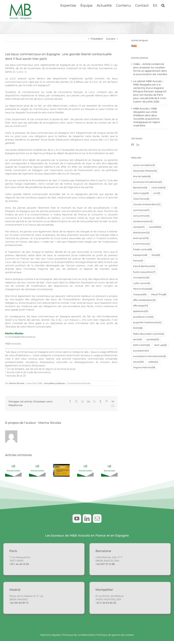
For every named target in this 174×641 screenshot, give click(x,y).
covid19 (155, 227)
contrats (139, 227)
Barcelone (140, 187)
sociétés (152, 339)
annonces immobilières (147, 182)
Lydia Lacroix (141, 283)
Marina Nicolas (14, 333)
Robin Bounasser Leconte (148, 334)
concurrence (141, 216)
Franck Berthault (144, 266)
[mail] (97, 518)
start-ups (160, 345)
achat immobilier (144, 165)
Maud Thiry (158, 294)
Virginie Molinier (144, 367)
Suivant (110, 38)
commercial (141, 210)
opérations (140, 311)
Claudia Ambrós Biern (147, 204)
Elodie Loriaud (142, 249)
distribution (141, 232)
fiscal (156, 255)
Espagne (140, 255)
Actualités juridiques (54, 383)
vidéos (153, 362)
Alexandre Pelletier (145, 171)
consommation (143, 221)
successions (141, 350)
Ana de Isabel (142, 176)
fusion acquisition (144, 272)
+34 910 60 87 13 (18, 602)
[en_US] (132, 46)
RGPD (137, 328)
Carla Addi (159, 187)
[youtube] (77, 518)
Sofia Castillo (141, 345)
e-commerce (141, 244)
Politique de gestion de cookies (115, 634)
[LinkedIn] (137, 144)
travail (138, 362)
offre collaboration (144, 300)
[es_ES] (135, 46)
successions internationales (149, 356)
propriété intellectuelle (147, 322)
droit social (141, 238)
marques (140, 294)
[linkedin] (87, 518)
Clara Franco (141, 199)
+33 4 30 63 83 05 (105, 602)
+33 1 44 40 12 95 (19, 564)
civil (156, 193)
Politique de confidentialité (78, 634)
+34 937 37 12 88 (105, 564)
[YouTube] (132, 144)
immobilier (141, 277)
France (138, 260)
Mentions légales (50, 634)
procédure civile (143, 317)
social (137, 339)
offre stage (140, 305)
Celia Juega (141, 193)
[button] (163, 5)
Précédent (97, 38)
